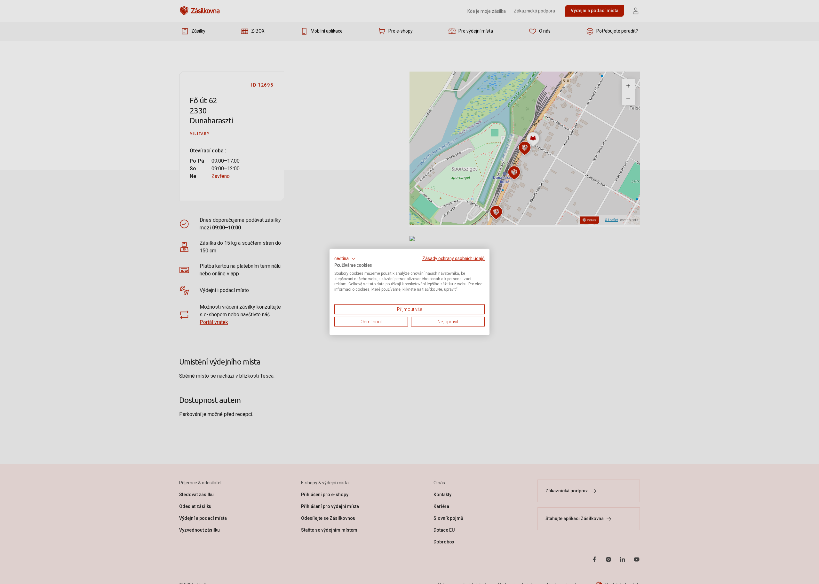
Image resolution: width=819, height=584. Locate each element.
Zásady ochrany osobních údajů (453, 258)
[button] (345, 259)
